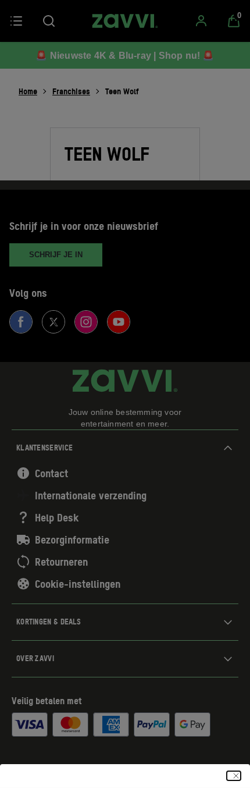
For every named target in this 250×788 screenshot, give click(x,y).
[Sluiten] (234, 775)
